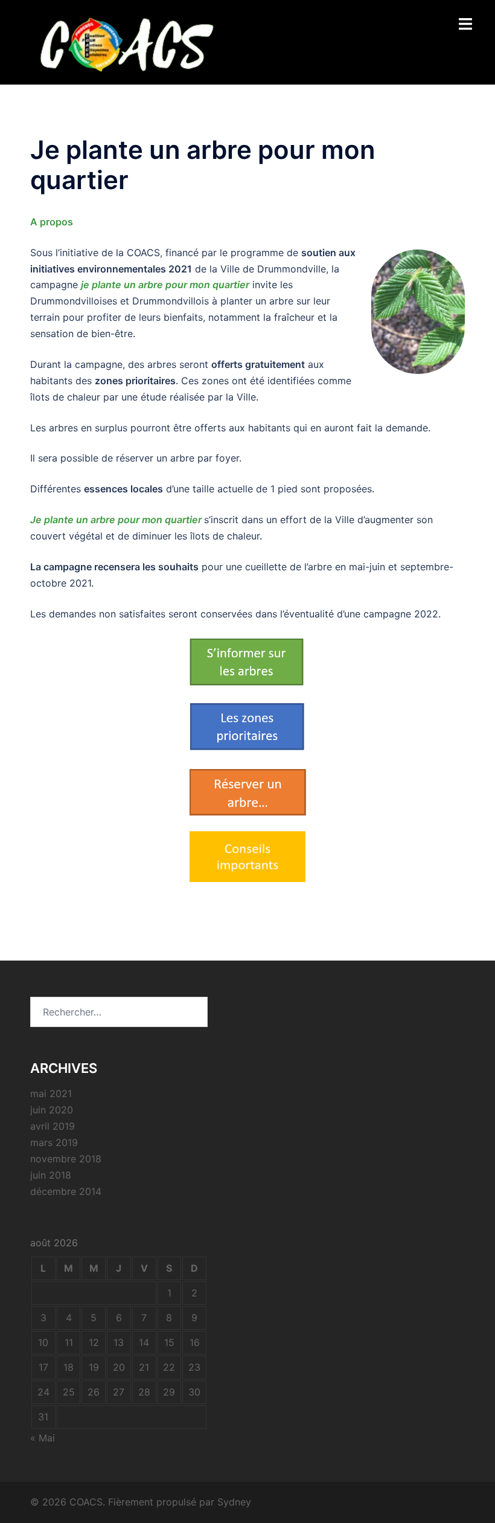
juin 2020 (51, 1110)
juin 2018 (50, 1175)
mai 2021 (51, 1093)
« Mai (42, 1438)
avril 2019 (52, 1126)
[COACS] (124, 41)
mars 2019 (54, 1142)
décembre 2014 (65, 1191)
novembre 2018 (65, 1159)
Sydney (234, 1502)
